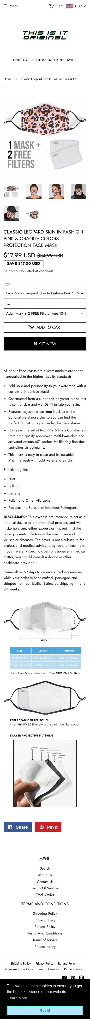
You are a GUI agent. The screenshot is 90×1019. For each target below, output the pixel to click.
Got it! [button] (45, 1010)
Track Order (45, 894)
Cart (59, 6)
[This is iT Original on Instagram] (81, 978)
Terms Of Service (45, 888)
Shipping (11, 271)
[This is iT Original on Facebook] (64, 978)
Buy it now (45, 344)
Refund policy (45, 946)
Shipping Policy (45, 913)
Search (45, 868)
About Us (45, 875)
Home (8, 79)
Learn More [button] (17, 998)
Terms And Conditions (45, 933)
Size (7, 304)
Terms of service (45, 940)
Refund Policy (45, 926)
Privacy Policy (45, 920)
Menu (14, 6)
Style (7, 283)
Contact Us (45, 881)
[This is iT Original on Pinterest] (73, 978)
